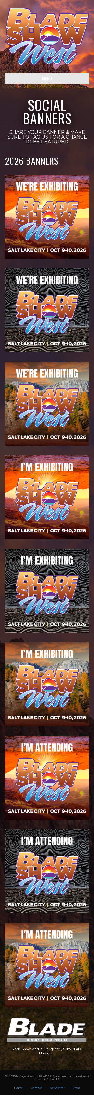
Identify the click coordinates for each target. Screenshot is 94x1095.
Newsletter (57, 1087)
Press (76, 1087)
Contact (36, 1087)
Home (18, 1087)
